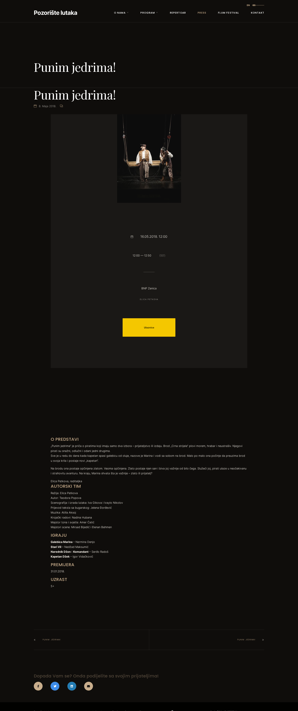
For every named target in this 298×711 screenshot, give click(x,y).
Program (147, 12)
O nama (120, 12)
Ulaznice (149, 327)
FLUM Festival (228, 12)
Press (202, 12)
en (248, 5)
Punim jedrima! (52, 640)
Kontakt (257, 12)
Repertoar (178, 12)
